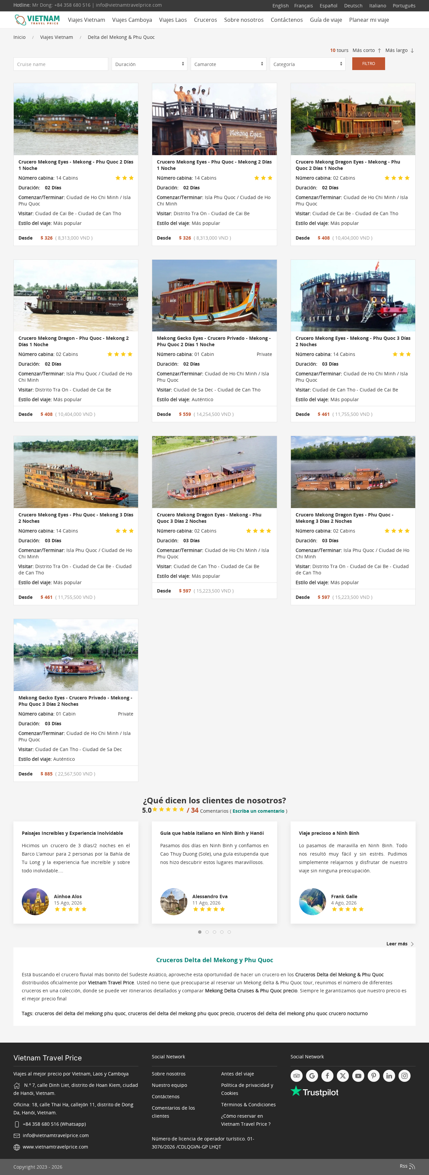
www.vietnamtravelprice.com (55, 1146)
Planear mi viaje (369, 19)
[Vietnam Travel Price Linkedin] (389, 1076)
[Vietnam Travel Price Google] (312, 1076)
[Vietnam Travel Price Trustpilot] (314, 1090)
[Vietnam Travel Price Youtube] (358, 1076)
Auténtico (201, 399)
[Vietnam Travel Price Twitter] (343, 1076)
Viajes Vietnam (56, 37)
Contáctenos (287, 19)
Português (403, 5)
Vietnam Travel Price (47, 1058)
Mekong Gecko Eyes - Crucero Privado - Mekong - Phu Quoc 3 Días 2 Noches (75, 700)
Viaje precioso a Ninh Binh (329, 833)
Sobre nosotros (244, 19)
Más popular (67, 223)
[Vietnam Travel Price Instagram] (405, 1076)
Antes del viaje (237, 1073)
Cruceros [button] (205, 19)
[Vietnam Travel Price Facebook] (327, 1076)
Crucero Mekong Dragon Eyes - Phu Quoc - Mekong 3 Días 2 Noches (344, 517)
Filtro (368, 63)
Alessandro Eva (210, 896)
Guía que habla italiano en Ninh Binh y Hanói (212, 833)
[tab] (199, 932)
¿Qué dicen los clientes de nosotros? (214, 800)
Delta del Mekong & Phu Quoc (121, 37)
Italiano (377, 5)
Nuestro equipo (169, 1085)
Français (303, 5)
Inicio (19, 37)
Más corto (364, 50)
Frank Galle (344, 896)
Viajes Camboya (132, 19)
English (280, 5)
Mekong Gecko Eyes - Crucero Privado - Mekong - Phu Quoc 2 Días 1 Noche (214, 341)
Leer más (397, 943)
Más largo (397, 50)
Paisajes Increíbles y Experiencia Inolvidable (72, 833)
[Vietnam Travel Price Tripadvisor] (297, 1076)
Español (328, 5)
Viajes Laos (173, 19)
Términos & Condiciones (248, 1104)
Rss (404, 1166)
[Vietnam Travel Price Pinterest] (374, 1076)
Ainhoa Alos (68, 896)
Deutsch (353, 5)
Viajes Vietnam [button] (86, 19)
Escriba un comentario (259, 811)
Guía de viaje (326, 19)
